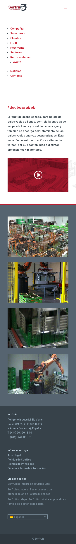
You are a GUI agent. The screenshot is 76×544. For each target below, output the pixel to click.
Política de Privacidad (21, 463)
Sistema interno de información (27, 468)
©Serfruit (38, 538)
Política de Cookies (19, 459)
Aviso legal (14, 455)
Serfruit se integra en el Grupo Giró (29, 483)
